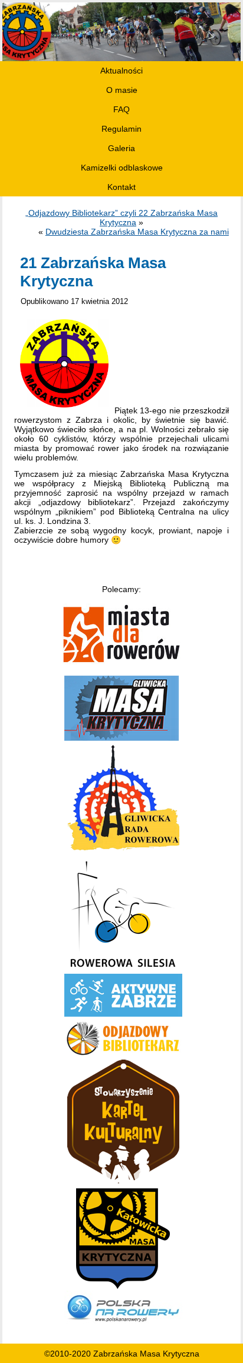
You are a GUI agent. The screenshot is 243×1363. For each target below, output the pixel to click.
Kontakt (121, 187)
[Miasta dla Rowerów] (121, 661)
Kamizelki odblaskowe (122, 167)
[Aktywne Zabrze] (123, 1013)
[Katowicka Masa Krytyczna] (123, 1286)
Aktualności (121, 70)
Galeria (121, 148)
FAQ (121, 109)
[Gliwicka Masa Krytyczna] (121, 738)
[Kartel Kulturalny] (123, 1183)
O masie (121, 90)
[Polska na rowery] (123, 1323)
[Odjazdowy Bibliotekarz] (123, 1055)
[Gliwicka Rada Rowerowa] (123, 851)
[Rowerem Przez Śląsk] (122, 969)
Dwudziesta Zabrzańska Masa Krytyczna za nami (137, 231)
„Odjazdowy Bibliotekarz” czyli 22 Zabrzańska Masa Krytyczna (121, 217)
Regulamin (121, 128)
